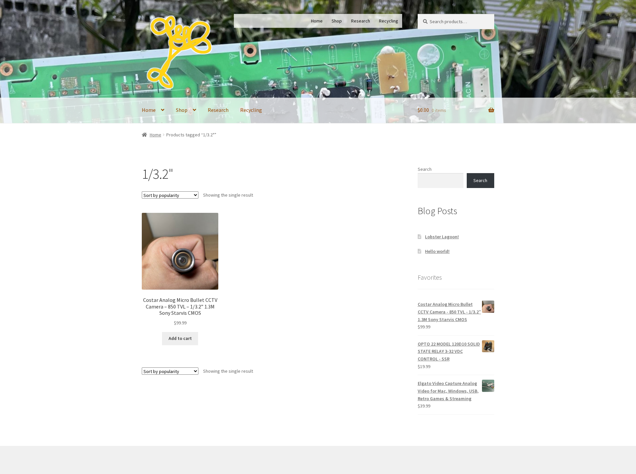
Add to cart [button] (180, 338)
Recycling (388, 21)
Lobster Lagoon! (442, 237)
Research (360, 21)
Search (425, 169)
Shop (337, 21)
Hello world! (437, 251)
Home (317, 21)
